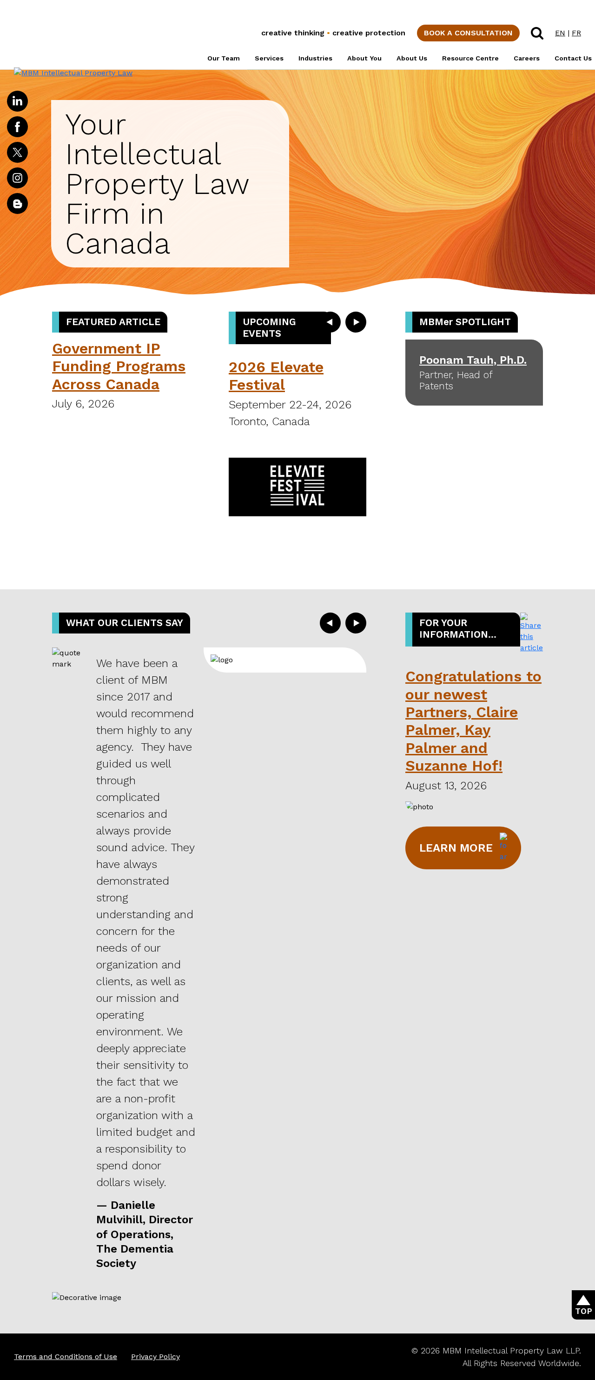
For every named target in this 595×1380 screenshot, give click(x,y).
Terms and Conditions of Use (65, 1356)
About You (364, 58)
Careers (527, 58)
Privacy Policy (155, 1356)
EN (560, 32)
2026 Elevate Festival (276, 375)
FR (576, 32)
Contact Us (573, 58)
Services (269, 58)
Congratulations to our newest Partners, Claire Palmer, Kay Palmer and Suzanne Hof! (473, 720)
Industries (315, 58)
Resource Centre (470, 58)
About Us (412, 58)
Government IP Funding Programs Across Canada (118, 366)
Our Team (223, 58)
